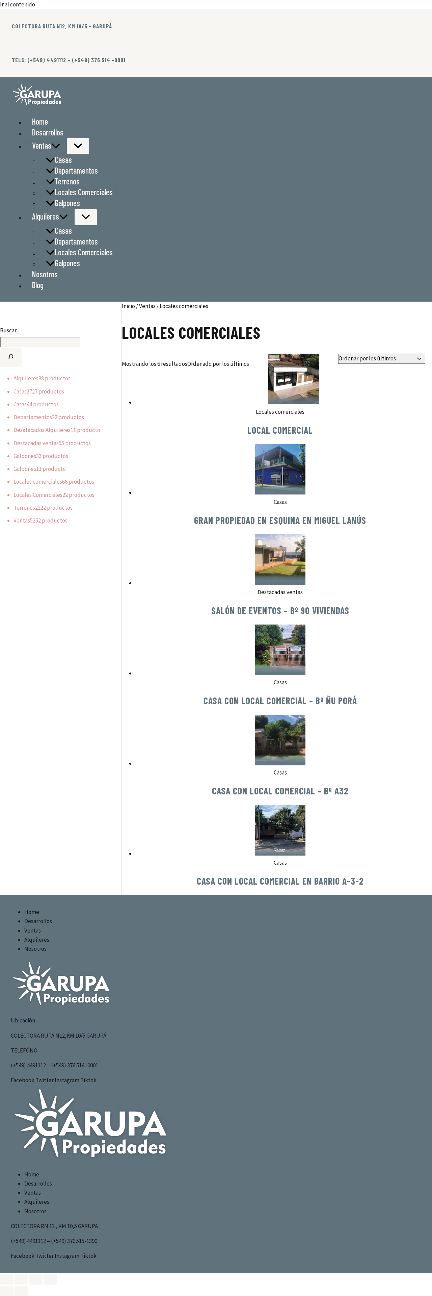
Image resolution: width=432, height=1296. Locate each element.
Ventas (41, 145)
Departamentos (76, 170)
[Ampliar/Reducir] (7, 1279)
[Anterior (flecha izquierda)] (7, 1291)
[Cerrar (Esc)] (50, 1279)
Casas (63, 159)
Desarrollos (47, 132)
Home (40, 121)
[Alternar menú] (78, 146)
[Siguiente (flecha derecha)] (21, 1291)
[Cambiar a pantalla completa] (21, 1279)
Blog (38, 285)
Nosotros (45, 274)
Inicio (128, 306)
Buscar (8, 330)
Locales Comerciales (84, 192)
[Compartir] (36, 1279)
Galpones (67, 203)
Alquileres (45, 216)
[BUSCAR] (11, 357)
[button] (55, 145)
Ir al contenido (17, 4)
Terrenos (67, 181)
